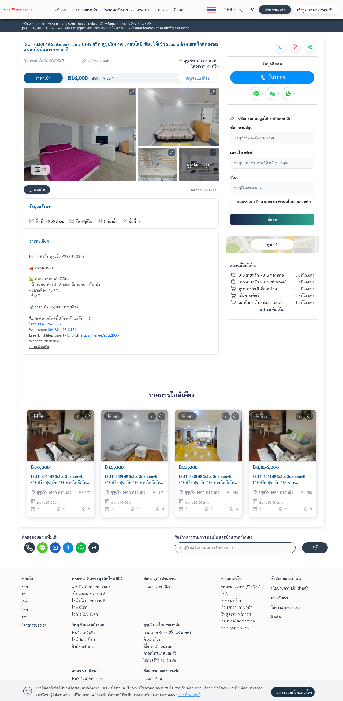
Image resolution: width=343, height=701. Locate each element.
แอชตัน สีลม (152, 678)
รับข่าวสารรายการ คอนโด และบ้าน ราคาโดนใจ (214, 537)
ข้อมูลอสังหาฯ (41, 206)
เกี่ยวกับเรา (279, 597)
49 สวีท (147, 23)
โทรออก (277, 77)
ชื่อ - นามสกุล (241, 127)
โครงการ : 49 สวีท (205, 66)
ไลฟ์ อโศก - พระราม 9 (88, 600)
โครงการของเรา (34, 624)
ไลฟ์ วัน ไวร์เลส (83, 639)
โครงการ (143, 9)
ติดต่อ (178, 9)
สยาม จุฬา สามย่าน (159, 578)
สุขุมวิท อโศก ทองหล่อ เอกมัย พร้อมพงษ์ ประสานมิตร (101, 23)
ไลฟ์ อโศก (79, 607)
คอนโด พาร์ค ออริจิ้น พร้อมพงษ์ (167, 632)
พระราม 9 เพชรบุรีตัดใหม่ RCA (97, 578)
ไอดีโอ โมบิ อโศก (85, 613)
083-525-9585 (49, 323)
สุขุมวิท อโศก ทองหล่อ (161, 624)
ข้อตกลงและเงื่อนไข (286, 578)
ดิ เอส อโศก (152, 639)
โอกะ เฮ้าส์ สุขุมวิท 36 (159, 660)
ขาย (25, 586)
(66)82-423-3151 (62, 329)
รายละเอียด (39, 240)
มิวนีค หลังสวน (83, 646)
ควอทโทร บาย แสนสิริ (159, 653)
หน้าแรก (61, 9)
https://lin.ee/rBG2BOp (99, 335)
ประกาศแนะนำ (85, 9)
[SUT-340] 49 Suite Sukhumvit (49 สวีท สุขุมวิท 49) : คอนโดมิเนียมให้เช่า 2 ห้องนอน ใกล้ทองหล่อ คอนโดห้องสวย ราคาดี (207, 479)
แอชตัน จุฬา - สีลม (157, 586)
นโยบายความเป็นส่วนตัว (289, 588)
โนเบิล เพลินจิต (84, 632)
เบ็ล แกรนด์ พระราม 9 (88, 593)
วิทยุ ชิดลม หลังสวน (88, 624)
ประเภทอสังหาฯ (115, 9)
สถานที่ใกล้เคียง (243, 265)
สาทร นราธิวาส (85, 670)
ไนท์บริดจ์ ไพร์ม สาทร (88, 678)
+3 (94, 547)
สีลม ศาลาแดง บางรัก (161, 670)
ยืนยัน (272, 219)
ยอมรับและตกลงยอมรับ (257, 201)
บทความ (162, 9)
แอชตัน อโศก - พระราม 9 (91, 586)
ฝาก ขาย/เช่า (275, 9)
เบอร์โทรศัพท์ (241, 152)
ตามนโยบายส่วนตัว (294, 201)
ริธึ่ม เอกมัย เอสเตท (157, 646)
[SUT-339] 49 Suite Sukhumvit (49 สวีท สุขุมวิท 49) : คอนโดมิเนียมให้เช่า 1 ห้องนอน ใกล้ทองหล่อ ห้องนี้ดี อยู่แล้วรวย (134, 479)
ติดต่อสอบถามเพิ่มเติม (40, 537)
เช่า (24, 593)
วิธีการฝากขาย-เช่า (285, 607)
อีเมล (234, 177)
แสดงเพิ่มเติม (272, 309)
